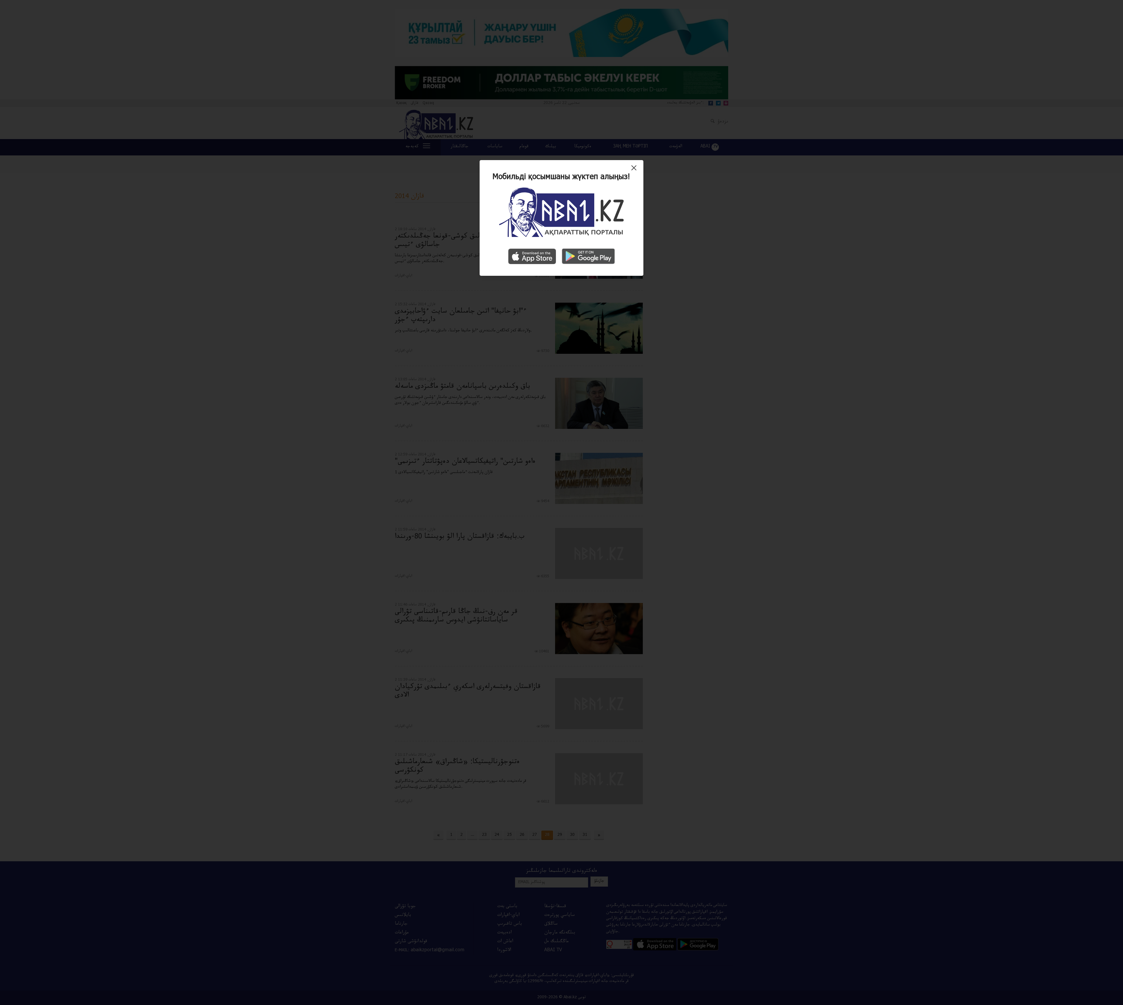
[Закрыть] (635, 170)
